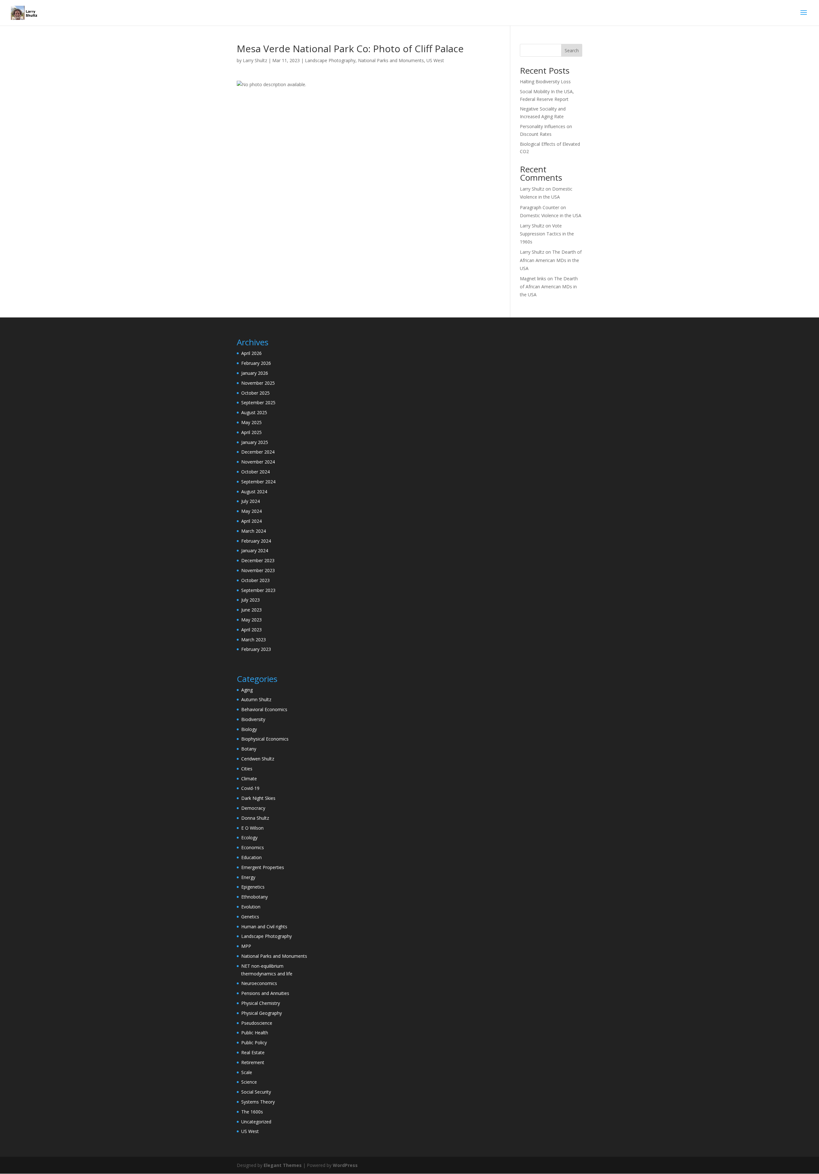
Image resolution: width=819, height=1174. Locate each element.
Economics (252, 847)
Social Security (256, 1092)
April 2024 (251, 521)
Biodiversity (253, 719)
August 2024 (254, 491)
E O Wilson (252, 828)
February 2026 (256, 363)
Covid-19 (250, 788)
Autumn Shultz (256, 699)
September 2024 (258, 482)
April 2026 (251, 353)
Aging (247, 690)
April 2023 (251, 630)
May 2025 (251, 422)
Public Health (254, 1033)
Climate (249, 779)
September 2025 (258, 402)
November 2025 (258, 383)
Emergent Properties (262, 867)
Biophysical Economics (265, 739)
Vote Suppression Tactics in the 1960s (547, 234)
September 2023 (258, 590)
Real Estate (253, 1052)
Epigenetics (253, 887)
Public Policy (254, 1042)
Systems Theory (258, 1102)
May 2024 (251, 511)
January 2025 (254, 442)
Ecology (249, 837)
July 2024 (250, 501)
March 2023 (253, 639)
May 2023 (251, 620)
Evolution (250, 907)
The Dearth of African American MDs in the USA (551, 260)
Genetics (250, 917)
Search (572, 50)
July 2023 (250, 600)
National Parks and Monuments (391, 60)
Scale (246, 1072)
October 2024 (255, 472)
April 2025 (251, 432)
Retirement (252, 1062)
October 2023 (255, 580)
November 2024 (258, 462)
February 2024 (256, 541)
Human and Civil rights (264, 927)
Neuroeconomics (259, 983)
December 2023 (257, 560)
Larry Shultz (255, 60)
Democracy (253, 808)
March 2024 (253, 531)
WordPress (345, 1165)
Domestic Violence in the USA (550, 215)
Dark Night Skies (258, 798)
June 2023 (251, 610)
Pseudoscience (256, 1023)
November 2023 (258, 570)
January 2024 (254, 550)
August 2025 (254, 412)
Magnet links (533, 278)
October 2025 (255, 393)
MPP (246, 946)
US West (435, 60)
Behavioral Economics (264, 709)
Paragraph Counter (539, 207)
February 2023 (256, 649)
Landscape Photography (330, 60)
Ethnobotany (254, 897)
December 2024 (257, 452)
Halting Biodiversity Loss (545, 81)
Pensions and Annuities (265, 993)
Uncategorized (256, 1122)
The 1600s (252, 1112)
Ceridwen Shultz (257, 759)
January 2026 (254, 373)
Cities (246, 769)
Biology (249, 729)
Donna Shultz (255, 818)
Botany (248, 749)
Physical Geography (261, 1013)
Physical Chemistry (260, 1003)
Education (251, 857)
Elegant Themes (283, 1165)
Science (249, 1082)
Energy (248, 877)
